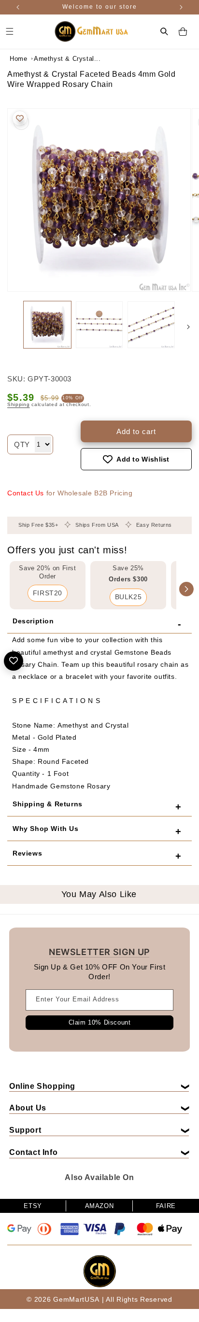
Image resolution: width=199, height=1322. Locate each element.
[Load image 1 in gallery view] (47, 325)
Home (18, 58)
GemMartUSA (76, 1299)
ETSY (33, 1205)
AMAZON (99, 1205)
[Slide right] (188, 327)
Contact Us (25, 493)
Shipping (18, 404)
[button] (164, 31)
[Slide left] (10, 327)
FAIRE (166, 1205)
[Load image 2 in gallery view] (99, 325)
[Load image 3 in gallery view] (151, 325)
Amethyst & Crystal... (58, 58)
